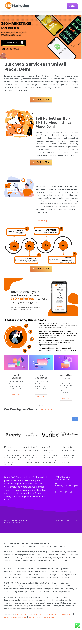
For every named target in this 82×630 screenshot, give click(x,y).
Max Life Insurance (16, 376)
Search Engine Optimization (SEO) (59, 614)
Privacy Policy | (59, 520)
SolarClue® (66, 447)
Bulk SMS (18, 614)
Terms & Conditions (70, 520)
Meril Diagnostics (41, 376)
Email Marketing (10, 617)
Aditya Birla (66, 375)
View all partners (47, 409)
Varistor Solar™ (30, 447)
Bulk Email (28, 614)
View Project (16, 394)
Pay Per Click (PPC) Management (41, 617)
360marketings (42, 221)
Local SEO (22, 617)
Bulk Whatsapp (39, 614)
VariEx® (46, 447)
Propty (7, 447)
